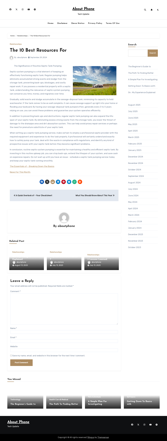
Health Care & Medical (58, 400)
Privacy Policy (95, 23)
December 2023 (135, 234)
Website (13, 346)
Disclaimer (62, 23)
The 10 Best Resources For (38, 50)
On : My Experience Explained (142, 92)
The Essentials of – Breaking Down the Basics (32, 166)
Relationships (16, 44)
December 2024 (135, 157)
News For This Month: (20, 172)
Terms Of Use (112, 23)
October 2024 (134, 170)
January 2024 (134, 228)
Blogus (91, 437)
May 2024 (132, 202)
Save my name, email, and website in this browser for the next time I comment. (48, 355)
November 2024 (135, 163)
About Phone (83, 9)
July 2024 (133, 189)
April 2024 (133, 208)
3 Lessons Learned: (97, 259)
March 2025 (133, 137)
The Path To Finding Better (141, 73)
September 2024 (136, 176)
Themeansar (103, 437)
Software (131, 397)
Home (51, 23)
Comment (15, 291)
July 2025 (133, 111)
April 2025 (133, 131)
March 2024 (133, 215)
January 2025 (134, 150)
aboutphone (22, 57)
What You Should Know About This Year (94, 195)
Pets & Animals (94, 397)
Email (13, 337)
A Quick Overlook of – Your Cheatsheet (34, 195)
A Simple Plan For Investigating (143, 79)
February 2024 (135, 221)
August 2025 (134, 105)
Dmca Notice (77, 23)
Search (132, 45)
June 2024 (133, 195)
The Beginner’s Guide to (139, 66)
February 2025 (135, 144)
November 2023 (135, 241)
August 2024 (134, 182)
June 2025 (133, 118)
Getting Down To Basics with (141, 86)
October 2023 (134, 247)
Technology (15, 400)
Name (13, 328)
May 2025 (132, 124)
